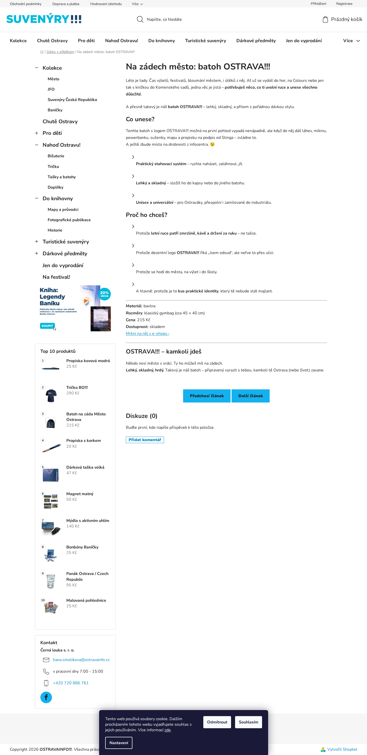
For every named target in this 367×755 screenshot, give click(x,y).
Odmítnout (217, 722)
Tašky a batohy (62, 177)
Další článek (250, 396)
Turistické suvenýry (66, 241)
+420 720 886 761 (71, 683)
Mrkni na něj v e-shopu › (147, 333)
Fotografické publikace (69, 220)
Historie (55, 230)
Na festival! (56, 277)
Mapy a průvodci (63, 209)
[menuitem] (18, 40)
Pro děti (52, 133)
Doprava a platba (65, 4)
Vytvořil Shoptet (342, 749)
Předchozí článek (207, 396)
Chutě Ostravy (60, 121)
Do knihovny (58, 198)
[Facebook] (46, 697)
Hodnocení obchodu (106, 4)
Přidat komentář (145, 440)
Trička (53, 166)
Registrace (344, 3)
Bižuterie (56, 156)
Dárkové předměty (65, 253)
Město (53, 79)
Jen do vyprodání (63, 265)
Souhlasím (248, 722)
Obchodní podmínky (25, 4)
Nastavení (118, 743)
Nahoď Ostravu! (61, 144)
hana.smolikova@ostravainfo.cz (81, 659)
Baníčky (55, 110)
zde (167, 730)
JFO (51, 89)
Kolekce (52, 67)
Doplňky (55, 187)
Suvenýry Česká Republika (72, 100)
